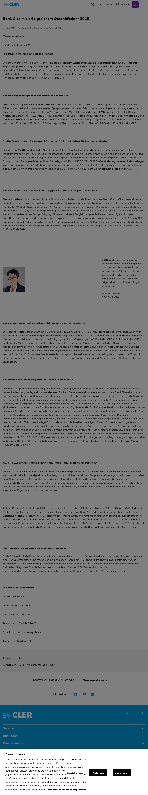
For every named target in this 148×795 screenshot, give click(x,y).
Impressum (79, 789)
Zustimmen (121, 772)
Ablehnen (98, 772)
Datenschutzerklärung (59, 789)
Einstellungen (75, 772)
